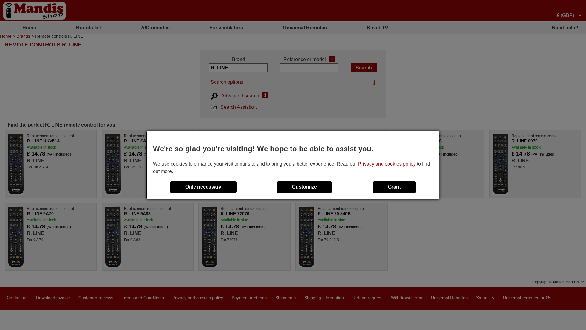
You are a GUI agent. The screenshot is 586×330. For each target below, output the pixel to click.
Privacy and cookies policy (387, 164)
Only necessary (203, 186)
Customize (304, 186)
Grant (394, 186)
